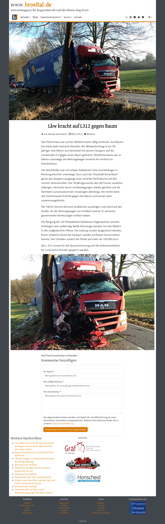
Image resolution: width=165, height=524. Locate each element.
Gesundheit (64, 513)
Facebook (101, 503)
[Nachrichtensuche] (126, 17)
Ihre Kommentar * (52, 391)
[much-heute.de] (137, 508)
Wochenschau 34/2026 (26, 474)
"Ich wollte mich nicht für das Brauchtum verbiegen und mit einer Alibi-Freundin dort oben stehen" (34, 446)
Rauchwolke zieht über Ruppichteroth (33, 477)
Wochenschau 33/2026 (26, 486)
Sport (27, 508)
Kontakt (78, 17)
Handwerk (64, 505)
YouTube (100, 505)
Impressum (101, 510)
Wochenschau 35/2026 (26, 464)
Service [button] (67, 17)
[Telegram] (135, 17)
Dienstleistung (64, 508)
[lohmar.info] (137, 512)
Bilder (35, 17)
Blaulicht (27, 510)
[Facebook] (143, 17)
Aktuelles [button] (24, 17)
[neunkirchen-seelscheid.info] (137, 504)
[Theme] (150, 17)
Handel (64, 510)
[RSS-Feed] (131, 17)
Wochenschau (27, 513)
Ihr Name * (48, 371)
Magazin (27, 503)
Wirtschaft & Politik (27, 505)
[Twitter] (139, 17)
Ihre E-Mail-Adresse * (53, 381)
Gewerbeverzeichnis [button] (50, 17)
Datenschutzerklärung (62, 423)
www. (31, 5)
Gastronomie (64, 503)
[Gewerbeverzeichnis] (82, 448)
